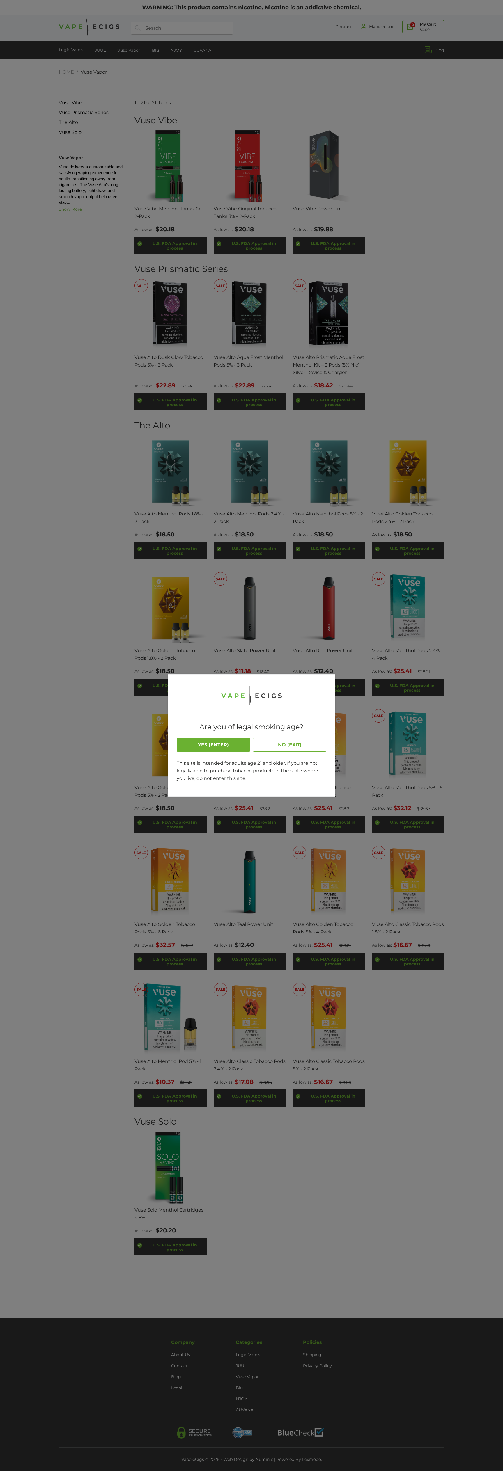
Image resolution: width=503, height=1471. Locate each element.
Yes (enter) (213, 745)
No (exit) (290, 745)
